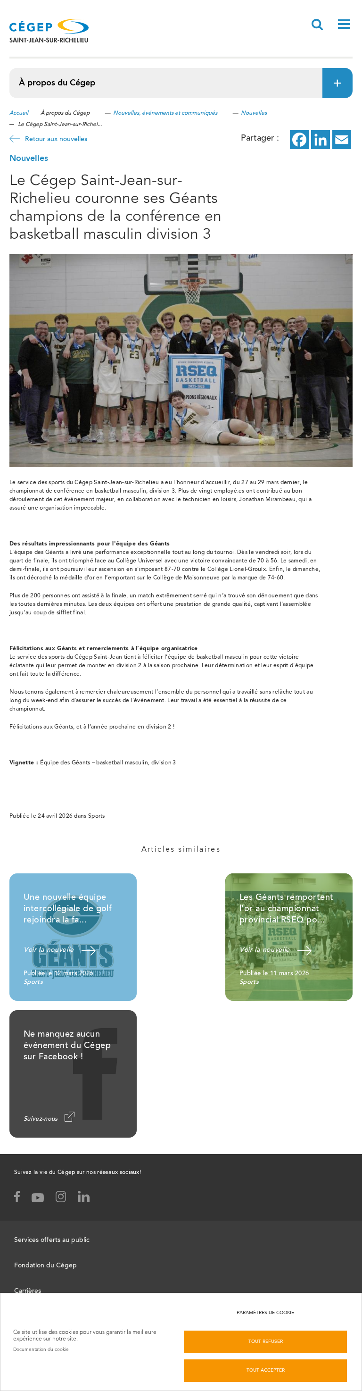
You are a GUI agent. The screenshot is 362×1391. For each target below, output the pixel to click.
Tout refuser (265, 1342)
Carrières (27, 1291)
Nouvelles (254, 113)
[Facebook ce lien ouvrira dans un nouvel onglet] (299, 139)
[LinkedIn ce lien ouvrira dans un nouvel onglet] (320, 139)
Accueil (18, 113)
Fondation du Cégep (45, 1266)
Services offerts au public (52, 1240)
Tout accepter (266, 1370)
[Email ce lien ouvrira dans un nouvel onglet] (341, 139)
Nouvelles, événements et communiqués (165, 113)
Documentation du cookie (41, 1349)
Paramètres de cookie (265, 1313)
